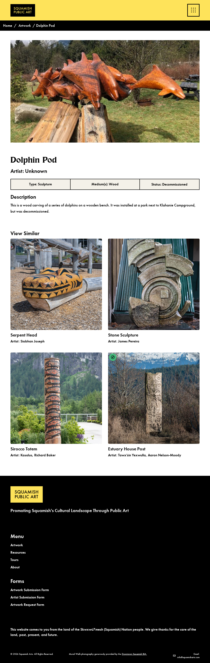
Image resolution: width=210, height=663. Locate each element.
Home (7, 25)
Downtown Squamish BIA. (134, 654)
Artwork (24, 25)
